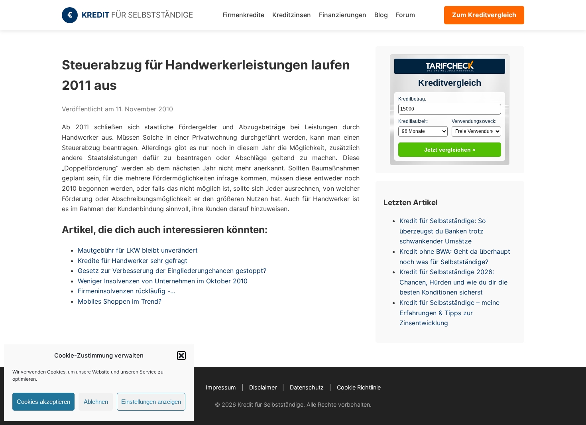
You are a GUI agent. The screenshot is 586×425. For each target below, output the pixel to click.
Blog (381, 15)
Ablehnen (96, 401)
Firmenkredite (243, 15)
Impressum (221, 387)
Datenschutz (307, 387)
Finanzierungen (342, 15)
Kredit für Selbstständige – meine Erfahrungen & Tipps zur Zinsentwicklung (449, 312)
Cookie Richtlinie (359, 387)
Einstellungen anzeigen (151, 401)
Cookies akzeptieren (43, 401)
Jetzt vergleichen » (450, 149)
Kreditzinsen (291, 15)
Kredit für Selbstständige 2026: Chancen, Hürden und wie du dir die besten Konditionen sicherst (453, 282)
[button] (181, 356)
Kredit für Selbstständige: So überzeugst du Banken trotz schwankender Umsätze (442, 231)
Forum (405, 15)
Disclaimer (263, 387)
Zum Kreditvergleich (484, 15)
